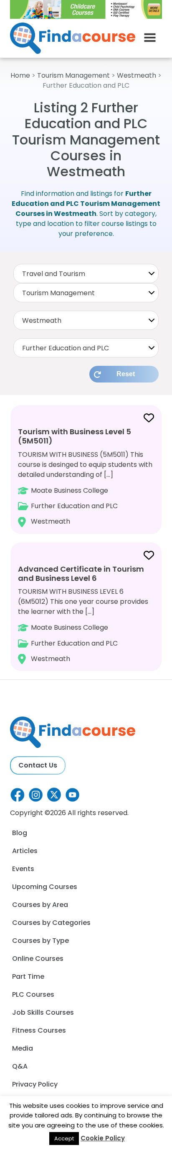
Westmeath (136, 75)
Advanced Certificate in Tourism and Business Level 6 (81, 573)
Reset (125, 373)
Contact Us (37, 765)
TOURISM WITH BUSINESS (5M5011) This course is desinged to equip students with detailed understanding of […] (85, 476)
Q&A (20, 1066)
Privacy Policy (35, 1084)
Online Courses (37, 958)
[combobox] (86, 273)
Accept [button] (64, 1138)
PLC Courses (33, 994)
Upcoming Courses (44, 887)
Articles (25, 851)
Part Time (28, 976)
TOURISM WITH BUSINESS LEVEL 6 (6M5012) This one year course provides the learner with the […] (83, 614)
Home (20, 75)
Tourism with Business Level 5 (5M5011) (74, 436)
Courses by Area (40, 904)
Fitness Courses (39, 1030)
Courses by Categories (51, 922)
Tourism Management (73, 75)
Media (22, 1048)
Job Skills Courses (43, 1012)
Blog (19, 833)
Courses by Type (40, 940)
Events (23, 869)
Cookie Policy (103, 1138)
